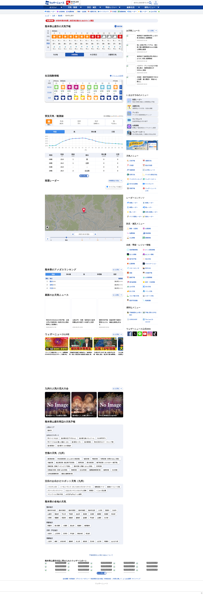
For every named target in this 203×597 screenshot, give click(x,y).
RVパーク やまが (53, 438)
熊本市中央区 (52, 510)
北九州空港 (83, 470)
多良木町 (63, 541)
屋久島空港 (90, 462)
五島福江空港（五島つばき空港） (58, 470)
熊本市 (50, 430)
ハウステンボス (52, 487)
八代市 (100, 510)
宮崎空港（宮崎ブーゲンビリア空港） (59, 466)
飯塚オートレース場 (113, 487)
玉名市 (114, 510)
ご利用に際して (117, 579)
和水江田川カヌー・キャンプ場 (103, 442)
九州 (53, 15)
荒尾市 (107, 510)
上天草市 (57, 533)
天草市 (65, 533)
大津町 (50, 518)
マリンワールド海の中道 (55, 494)
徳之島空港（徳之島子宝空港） (65, 462)
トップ (47, 15)
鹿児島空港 (51, 459)
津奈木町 (80, 533)
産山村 (72, 525)
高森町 (79, 525)
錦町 (56, 541)
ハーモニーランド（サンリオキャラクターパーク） (76, 487)
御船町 (71, 518)
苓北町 (88, 533)
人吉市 (50, 541)
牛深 (51, 288)
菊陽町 (57, 518)
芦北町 (72, 533)
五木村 (92, 541)
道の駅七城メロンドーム (86, 438)
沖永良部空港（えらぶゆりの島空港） (69, 459)
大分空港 (114, 470)
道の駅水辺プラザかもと (68, 438)
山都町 (99, 518)
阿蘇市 (50, 525)
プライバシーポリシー (83, 579)
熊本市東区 (62, 510)
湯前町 (71, 541)
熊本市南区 (81, 510)
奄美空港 (86, 459)
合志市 (78, 514)
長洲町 (106, 514)
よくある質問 (127, 579)
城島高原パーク (99, 487)
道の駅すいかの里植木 (64, 446)
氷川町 (106, 518)
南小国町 (57, 525)
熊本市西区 (72, 510)
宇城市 (71, 514)
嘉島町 (78, 518)
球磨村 (106, 541)
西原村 (64, 518)
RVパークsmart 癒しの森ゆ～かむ (58, 442)
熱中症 (49, 87)
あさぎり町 (114, 541)
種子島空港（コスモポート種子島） (108, 462)
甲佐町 (92, 518)
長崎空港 (74, 470)
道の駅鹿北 (87, 442)
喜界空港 (81, 462)
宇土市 (64, 514)
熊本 (51, 281)
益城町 (85, 518)
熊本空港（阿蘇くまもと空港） (83, 466)
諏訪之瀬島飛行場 (67, 473)
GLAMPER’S (101, 438)
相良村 (85, 541)
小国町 (65, 525)
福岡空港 (106, 470)
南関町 (99, 514)
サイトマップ (136, 579)
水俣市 (50, 533)
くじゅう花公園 (101, 490)
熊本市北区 (91, 510)
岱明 (51, 285)
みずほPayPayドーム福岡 (74, 494)
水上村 (78, 541)
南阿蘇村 (87, 525)
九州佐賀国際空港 (53, 473)
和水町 (113, 514)
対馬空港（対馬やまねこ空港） (110, 459)
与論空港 (50, 462)
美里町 (85, 514)
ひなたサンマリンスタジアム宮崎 (76, 490)
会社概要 (65, 579)
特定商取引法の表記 (97, 579)
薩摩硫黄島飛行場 (94, 470)
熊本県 (60, 15)
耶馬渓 (91, 490)
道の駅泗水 (51, 446)
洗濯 (49, 97)
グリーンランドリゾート (55, 490)
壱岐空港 (95, 459)
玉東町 (92, 514)
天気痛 (49, 92)
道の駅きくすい (76, 442)
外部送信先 (107, 579)
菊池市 (57, 514)
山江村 (99, 541)
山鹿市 (50, 514)
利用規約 (72, 579)
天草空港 (99, 466)
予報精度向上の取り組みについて (101, 555)
